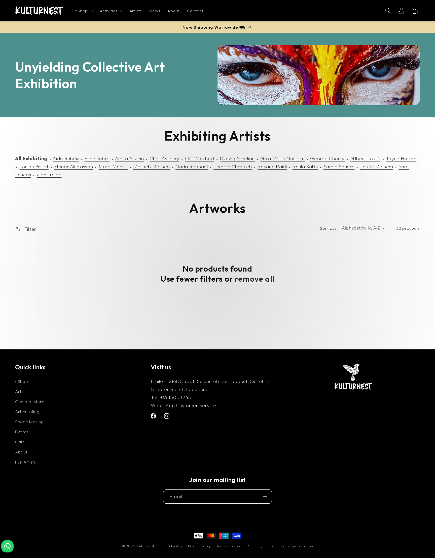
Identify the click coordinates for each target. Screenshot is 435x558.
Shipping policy (260, 546)
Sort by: (328, 228)
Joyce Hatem (401, 158)
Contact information (295, 546)
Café (20, 441)
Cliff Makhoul (199, 158)
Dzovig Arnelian (237, 158)
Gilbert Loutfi (365, 158)
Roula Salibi (305, 166)
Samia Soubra (339, 166)
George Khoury (327, 158)
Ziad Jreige (49, 175)
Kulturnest (146, 546)
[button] (83, 11)
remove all (254, 279)
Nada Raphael (191, 166)
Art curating (27, 411)
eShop (21, 381)
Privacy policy (199, 546)
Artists (21, 391)
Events (21, 431)
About (21, 451)
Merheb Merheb (151, 166)
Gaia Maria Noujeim (282, 158)
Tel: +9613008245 (171, 397)
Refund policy (172, 546)
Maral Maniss (113, 166)
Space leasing (29, 421)
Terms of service (229, 546)
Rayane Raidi (272, 166)
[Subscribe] (265, 496)
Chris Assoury (164, 158)
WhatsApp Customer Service (183, 405)
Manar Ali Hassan (73, 166)
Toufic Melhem (376, 166)
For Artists (25, 462)
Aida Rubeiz (66, 158)
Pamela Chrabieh (232, 166)
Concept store (29, 401)
